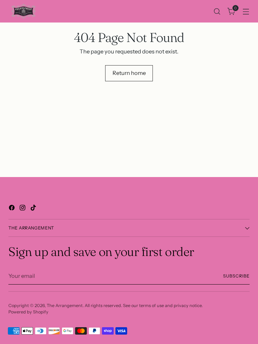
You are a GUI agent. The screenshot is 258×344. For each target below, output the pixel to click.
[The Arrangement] (23, 11)
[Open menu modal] (246, 11)
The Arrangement (65, 305)
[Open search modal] (217, 11)
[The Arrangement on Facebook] (12, 208)
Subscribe (236, 275)
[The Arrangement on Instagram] (23, 208)
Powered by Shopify (28, 311)
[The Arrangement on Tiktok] (34, 208)
